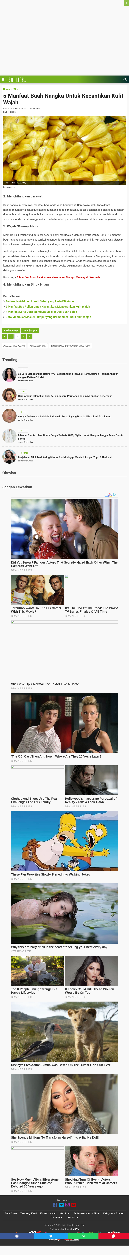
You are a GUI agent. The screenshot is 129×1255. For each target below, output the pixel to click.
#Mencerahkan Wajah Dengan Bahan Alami (70, 345)
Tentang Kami (28, 1213)
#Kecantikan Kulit (37, 345)
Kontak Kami (48, 1213)
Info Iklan (64, 1213)
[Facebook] (55, 1204)
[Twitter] (61, 1204)
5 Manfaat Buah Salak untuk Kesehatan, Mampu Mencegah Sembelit (58, 277)
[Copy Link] (113, 1236)
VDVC (76, 1229)
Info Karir (72, 1217)
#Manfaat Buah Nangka (14, 345)
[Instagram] (67, 1204)
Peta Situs (11, 1213)
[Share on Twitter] (51, 1236)
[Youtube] (73, 1204)
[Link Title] (4, 79)
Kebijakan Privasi (113, 1213)
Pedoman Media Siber (87, 1213)
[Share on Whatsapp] (83, 1236)
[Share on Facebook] (17, 1236)
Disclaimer (57, 1217)
